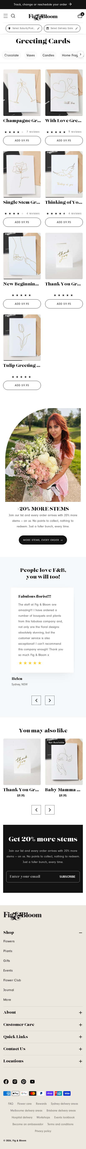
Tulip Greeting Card (25, 366)
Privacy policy (43, 1131)
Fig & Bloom (19, 1140)
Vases (31, 55)
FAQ (10, 1103)
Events (8, 970)
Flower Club (12, 980)
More (7, 1000)
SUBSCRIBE (67, 876)
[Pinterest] (23, 1081)
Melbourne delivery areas (26, 1110)
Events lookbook (64, 1117)
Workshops (43, 1117)
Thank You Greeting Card (32, 790)
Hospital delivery (22, 1117)
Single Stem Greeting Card (32, 202)
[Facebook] (6, 1081)
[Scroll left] (5, 54)
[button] (36, 700)
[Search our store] (13, 16)
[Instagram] (15, 1081)
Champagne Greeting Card (33, 121)
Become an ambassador (28, 1124)
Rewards (41, 1103)
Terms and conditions (60, 1124)
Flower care (24, 1103)
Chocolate (11, 55)
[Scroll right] (80, 54)
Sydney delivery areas (64, 1103)
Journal (8, 990)
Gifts (6, 961)
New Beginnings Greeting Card (38, 284)
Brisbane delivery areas (61, 1110)
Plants (7, 951)
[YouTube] (32, 1081)
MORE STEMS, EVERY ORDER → (43, 540)
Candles (48, 55)
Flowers (9, 941)
